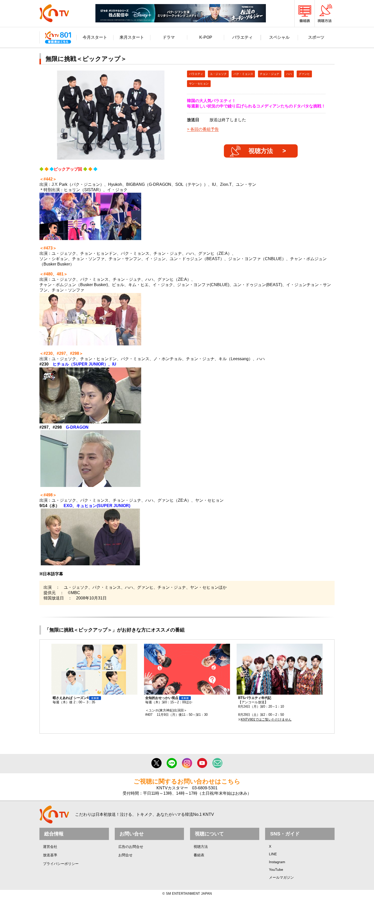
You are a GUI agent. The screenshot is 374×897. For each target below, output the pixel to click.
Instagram (277, 862)
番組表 (199, 855)
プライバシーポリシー (61, 864)
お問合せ (125, 855)
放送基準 (50, 855)
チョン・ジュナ (269, 73)
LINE (273, 854)
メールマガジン (281, 877)
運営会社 (50, 847)
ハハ (289, 73)
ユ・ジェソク (218, 73)
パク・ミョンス (243, 73)
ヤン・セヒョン (199, 83)
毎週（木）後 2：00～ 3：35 (74, 700)
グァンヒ (304, 73)
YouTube (276, 869)
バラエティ (196, 73)
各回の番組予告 (204, 129)
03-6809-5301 (205, 788)
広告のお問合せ (130, 847)
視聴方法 (261, 150)
